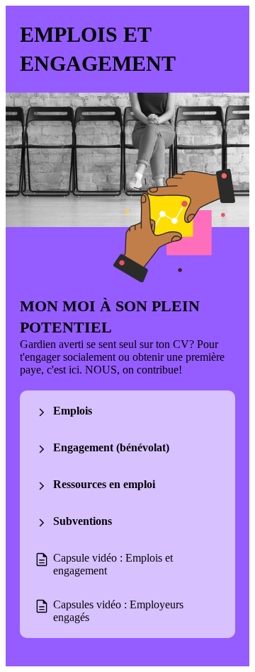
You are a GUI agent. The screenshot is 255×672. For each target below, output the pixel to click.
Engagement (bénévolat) (111, 447)
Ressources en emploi (104, 484)
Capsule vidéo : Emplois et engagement (113, 564)
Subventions (82, 521)
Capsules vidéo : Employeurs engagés (118, 610)
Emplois (72, 411)
